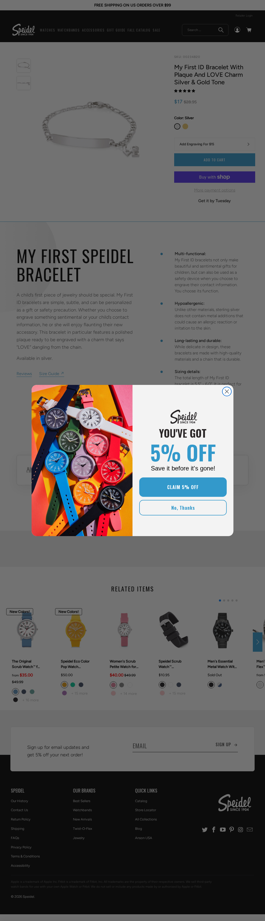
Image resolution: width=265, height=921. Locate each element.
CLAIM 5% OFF (183, 487)
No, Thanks (183, 507)
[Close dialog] (226, 391)
